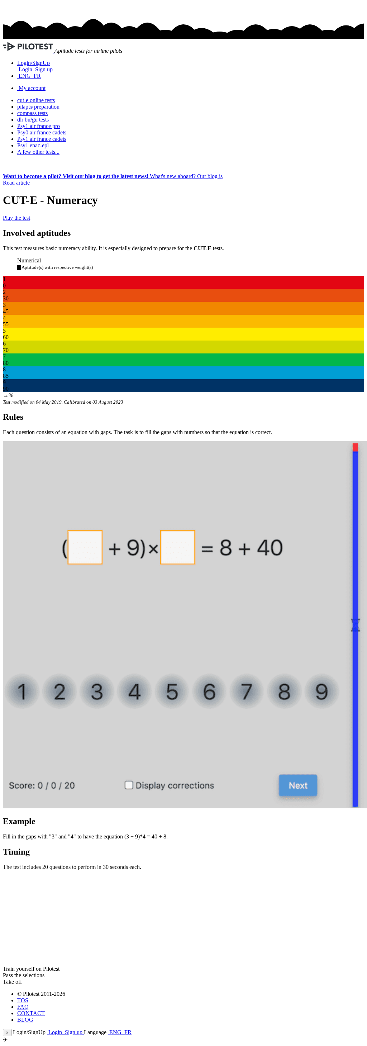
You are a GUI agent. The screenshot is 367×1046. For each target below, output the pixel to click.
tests (32, 113)
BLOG (25, 1020)
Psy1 (33, 145)
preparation (38, 107)
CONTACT (31, 1013)
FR (36, 76)
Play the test (16, 218)
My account (32, 88)
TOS (22, 1000)
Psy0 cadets (41, 132)
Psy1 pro (38, 126)
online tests (36, 100)
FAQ (23, 1007)
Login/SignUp (33, 63)
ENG (24, 76)
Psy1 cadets (41, 139)
